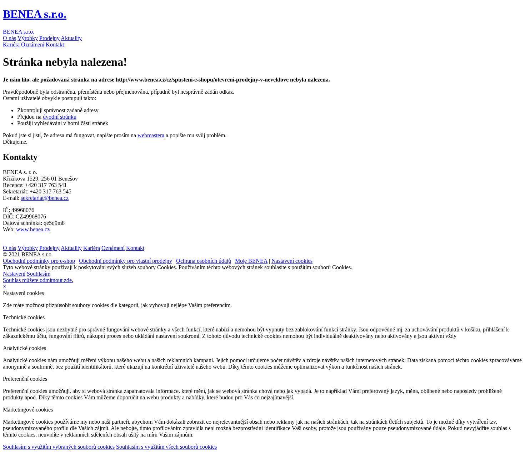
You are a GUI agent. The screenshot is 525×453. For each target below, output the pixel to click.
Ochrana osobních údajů (203, 261)
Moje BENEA (251, 261)
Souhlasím (38, 274)
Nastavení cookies (291, 261)
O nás (9, 38)
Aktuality (71, 38)
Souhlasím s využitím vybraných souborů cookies (59, 447)
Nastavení (14, 274)
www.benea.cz (33, 229)
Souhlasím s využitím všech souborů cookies (166, 447)
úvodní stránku (59, 117)
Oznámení (32, 44)
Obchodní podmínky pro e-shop (39, 261)
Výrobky (28, 38)
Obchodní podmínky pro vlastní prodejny (125, 261)
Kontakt (55, 44)
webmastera (151, 135)
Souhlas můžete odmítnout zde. (38, 280)
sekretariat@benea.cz (45, 198)
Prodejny (49, 38)
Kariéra (11, 44)
